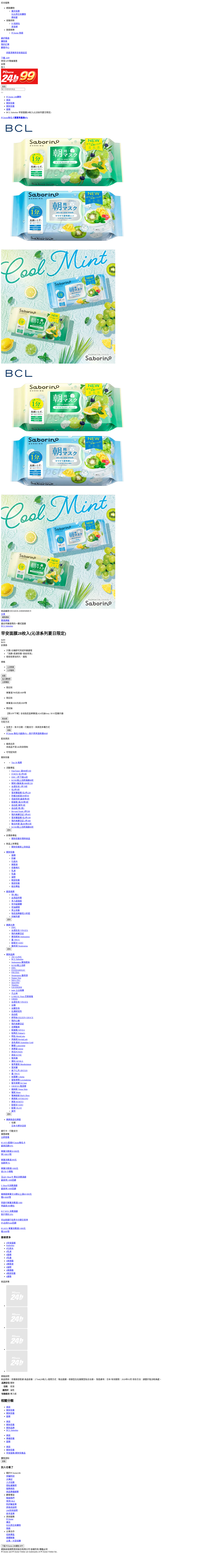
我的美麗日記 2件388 (21, 821)
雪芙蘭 (14, 1067)
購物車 (4, 41)
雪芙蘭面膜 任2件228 (21, 793)
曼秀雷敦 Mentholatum (21, 1064)
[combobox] (112, 89)
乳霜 (13, 874)
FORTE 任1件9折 (19, 774)
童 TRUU (15, 940)
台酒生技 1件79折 (19, 786)
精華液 (14, 864)
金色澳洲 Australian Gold (22, 1042)
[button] (112, 17)
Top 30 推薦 (16, 762)
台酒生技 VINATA (19, 930)
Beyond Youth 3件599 (20, 811)
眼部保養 (15, 880)
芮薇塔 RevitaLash (19, 1039)
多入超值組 (16, 901)
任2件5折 (15, 789)
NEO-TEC (15, 980)
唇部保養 (15, 883)
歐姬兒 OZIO (17, 943)
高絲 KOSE (16, 1055)
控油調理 (15, 907)
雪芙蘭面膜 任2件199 (21, 818)
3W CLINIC (16, 957)
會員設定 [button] (23, 53)
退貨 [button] (17, 53)
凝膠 (13, 877)
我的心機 (15, 1021)
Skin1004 (15, 983)
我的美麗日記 (17, 933)
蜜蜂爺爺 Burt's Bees (20, 1095)
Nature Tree (16, 978)
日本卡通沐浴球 (18, 1126)
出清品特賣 (16, 898)
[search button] (2, 92)
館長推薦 (10, 891)
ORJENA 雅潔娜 (18, 1086)
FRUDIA (15, 972)
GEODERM (16, 987)
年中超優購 (16, 904)
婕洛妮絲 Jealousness (20, 937)
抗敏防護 (15, 916)
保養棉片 (15, 868)
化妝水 (14, 861)
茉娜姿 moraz (17, 1049)
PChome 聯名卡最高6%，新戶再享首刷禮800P (27, 733)
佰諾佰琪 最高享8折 (20, 799)
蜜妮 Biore (16, 1092)
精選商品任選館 (13, 1119)
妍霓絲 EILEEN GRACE (22, 1017)
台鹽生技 (15, 1008)
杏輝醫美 (15, 1027)
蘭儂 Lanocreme (18, 1046)
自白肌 (14, 1014)
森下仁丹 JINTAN (19, 1070)
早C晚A (15, 895)
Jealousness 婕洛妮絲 (20, 962)
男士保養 (15, 910)
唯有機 (14, 1058)
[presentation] (112, 241)
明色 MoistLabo (18, 1036)
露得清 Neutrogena (19, 946)
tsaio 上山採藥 (17, 990)
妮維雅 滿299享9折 (20, 802)
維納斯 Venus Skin (19, 1089)
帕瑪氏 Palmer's (18, 1033)
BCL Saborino (17, 959)
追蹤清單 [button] (10, 53)
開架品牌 (10, 954)
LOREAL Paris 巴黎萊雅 (22, 996)
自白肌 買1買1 (17, 808)
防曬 (13, 858)
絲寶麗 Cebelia (17, 1077)
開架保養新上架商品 (20, 847)
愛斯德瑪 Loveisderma (21, 1080)
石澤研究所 (16, 1011)
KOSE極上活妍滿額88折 (22, 780)
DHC (13, 927)
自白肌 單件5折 (18, 805)
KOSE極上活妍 (18, 965)
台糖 (13, 1005)
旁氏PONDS (17, 1052)
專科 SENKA (17, 1061)
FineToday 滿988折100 (21, 771)
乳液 (13, 871)
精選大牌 (10, 925)
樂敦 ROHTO (17, 1102)
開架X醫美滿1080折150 (22, 783)
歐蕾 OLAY (16, 1108)
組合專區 (15, 886)
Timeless (15, 985)
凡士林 (14, 993)
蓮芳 (13, 1111)
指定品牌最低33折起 (20, 913)
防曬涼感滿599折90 (20, 796)
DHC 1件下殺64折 (19, 777)
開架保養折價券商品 (20, 838)
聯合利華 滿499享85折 (21, 824)
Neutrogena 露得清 (19, 975)
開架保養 (10, 852)
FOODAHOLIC (18, 970)
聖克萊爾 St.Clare (19, 1083)
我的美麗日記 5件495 (21, 814)
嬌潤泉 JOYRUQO (19, 1099)
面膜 (13, 855)
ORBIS (14, 999)
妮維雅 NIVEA (18, 1030)
